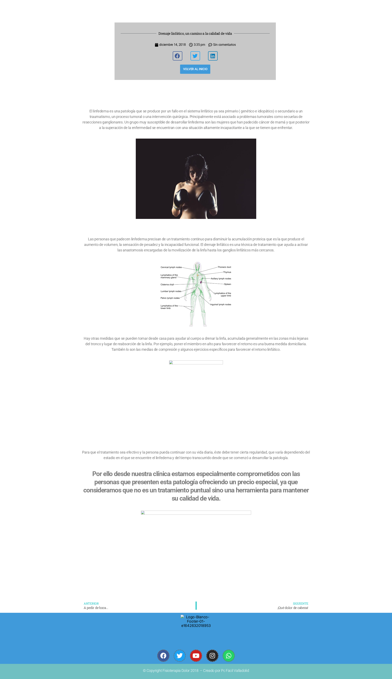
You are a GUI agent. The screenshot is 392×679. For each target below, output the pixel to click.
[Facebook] (163, 656)
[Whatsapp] (229, 656)
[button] (177, 56)
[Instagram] (212, 656)
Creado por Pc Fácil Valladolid (226, 670)
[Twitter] (180, 656)
